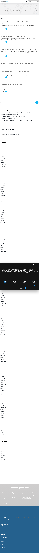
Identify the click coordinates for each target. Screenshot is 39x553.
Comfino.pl (2, 544)
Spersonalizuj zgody (19, 288)
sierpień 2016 (2, 343)
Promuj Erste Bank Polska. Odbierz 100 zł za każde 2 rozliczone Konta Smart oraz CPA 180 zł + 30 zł (16, 112)
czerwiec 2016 (2, 347)
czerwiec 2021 (2, 258)
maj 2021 (2, 260)
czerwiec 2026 (2, 148)
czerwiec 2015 (2, 368)
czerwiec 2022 (2, 235)
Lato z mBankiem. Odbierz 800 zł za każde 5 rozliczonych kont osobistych (12, 116)
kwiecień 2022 (2, 239)
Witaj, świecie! (11, 129)
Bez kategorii (2, 445)
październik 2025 (3, 164)
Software (1, 470)
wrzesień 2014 (2, 386)
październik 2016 (3, 340)
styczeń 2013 (2, 424)
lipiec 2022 (2, 233)
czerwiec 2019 (2, 293)
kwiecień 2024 (2, 197)
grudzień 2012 (2, 426)
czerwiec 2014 (2, 392)
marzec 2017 (2, 330)
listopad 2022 (2, 226)
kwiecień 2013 (2, 419)
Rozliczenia (2, 468)
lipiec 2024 (2, 193)
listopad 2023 (2, 204)
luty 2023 (2, 220)
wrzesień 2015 (2, 363)
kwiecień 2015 (2, 372)
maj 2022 (2, 237)
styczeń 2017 (2, 334)
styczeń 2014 (2, 401)
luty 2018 (2, 314)
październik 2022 (3, 228)
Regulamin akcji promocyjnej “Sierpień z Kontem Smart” (9, 114)
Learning (1, 453)
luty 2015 (2, 376)
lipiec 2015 (2, 367)
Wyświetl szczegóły (32, 285)
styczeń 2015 (2, 378)
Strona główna (2, 474)
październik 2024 (3, 187)
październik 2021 (3, 251)
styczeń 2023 (2, 222)
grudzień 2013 (2, 403)
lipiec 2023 (2, 212)
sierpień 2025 (2, 168)
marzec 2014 (2, 397)
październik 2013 (3, 407)
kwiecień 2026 (2, 152)
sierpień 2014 (2, 388)
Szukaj (36, 102)
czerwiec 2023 (2, 214)
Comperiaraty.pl (3, 545)
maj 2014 (2, 394)
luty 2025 (2, 179)
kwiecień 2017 (2, 328)
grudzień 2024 (2, 183)
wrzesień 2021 (2, 253)
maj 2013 (2, 417)
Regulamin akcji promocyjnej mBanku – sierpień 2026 (9, 118)
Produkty (1, 465)
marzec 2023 (2, 218)
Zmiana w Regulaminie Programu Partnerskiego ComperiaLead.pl (19, 49)
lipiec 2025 (2, 170)
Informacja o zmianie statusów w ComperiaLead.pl (15, 71)
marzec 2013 (2, 421)
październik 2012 (3, 430)
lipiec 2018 (2, 309)
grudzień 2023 (2, 202)
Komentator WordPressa (4, 129)
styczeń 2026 (2, 158)
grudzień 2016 (2, 336)
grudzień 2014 (2, 380)
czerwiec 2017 (2, 324)
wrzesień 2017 (2, 320)
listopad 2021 (2, 249)
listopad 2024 (2, 185)
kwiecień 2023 (2, 216)
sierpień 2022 (2, 231)
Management (2, 455)
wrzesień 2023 (2, 208)
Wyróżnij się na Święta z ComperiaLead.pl (12, 36)
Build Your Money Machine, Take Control (12, 131)
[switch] (14, 282)
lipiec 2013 (2, 413)
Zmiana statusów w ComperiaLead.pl (11, 84)
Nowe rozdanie (2, 459)
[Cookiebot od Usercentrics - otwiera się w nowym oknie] (34, 264)
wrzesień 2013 (2, 409)
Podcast (1, 463)
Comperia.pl (2, 541)
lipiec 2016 (2, 345)
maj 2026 (2, 150)
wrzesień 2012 (2, 432)
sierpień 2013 (2, 411)
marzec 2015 (2, 374)
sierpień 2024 (2, 191)
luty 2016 (2, 353)
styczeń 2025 (2, 181)
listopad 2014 (2, 382)
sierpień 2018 (2, 307)
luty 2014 (2, 399)
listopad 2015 (2, 359)
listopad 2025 (2, 162)
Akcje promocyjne (3, 443)
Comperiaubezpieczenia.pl (4, 547)
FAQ (1, 451)
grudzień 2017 (2, 316)
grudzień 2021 (2, 247)
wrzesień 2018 (2, 305)
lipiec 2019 (2, 291)
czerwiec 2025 (2, 172)
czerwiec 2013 (2, 415)
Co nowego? (2, 447)
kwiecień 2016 (2, 349)
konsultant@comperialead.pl (5, 525)
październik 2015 (3, 361)
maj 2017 (2, 326)
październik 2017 (3, 318)
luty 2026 (2, 156)
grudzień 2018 (2, 299)
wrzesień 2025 (2, 166)
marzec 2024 (2, 199)
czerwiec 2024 (2, 195)
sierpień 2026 (2, 145)
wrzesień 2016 (2, 341)
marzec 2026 (2, 154)
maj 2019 (2, 295)
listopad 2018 (2, 301)
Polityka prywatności (3, 537)
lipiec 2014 (2, 390)
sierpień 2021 (2, 255)
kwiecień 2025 (2, 175)
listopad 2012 (2, 428)
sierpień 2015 (2, 365)
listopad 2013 (2, 405)
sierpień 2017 (2, 322)
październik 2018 (3, 303)
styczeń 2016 (2, 355)
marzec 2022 (2, 241)
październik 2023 (3, 206)
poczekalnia (2, 461)
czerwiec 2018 (2, 311)
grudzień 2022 (2, 224)
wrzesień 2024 (2, 189)
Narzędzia (2, 457)
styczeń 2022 (2, 245)
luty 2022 (2, 243)
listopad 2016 (2, 338)
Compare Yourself (3, 449)
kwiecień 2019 (2, 297)
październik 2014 (3, 384)
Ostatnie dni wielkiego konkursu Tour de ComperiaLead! (16, 63)
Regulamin (2, 536)
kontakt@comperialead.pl (4, 524)
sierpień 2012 (2, 434)
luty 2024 (2, 201)
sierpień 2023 (2, 210)
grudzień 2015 (2, 357)
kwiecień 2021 (2, 262)
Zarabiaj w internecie (3, 476)
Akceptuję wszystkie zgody (31, 288)
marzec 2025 (2, 177)
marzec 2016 (2, 351)
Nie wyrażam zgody (7, 288)
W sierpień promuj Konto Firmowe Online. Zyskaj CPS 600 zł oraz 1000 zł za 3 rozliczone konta (16, 120)
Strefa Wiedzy (2, 472)
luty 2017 (2, 332)
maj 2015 (2, 370)
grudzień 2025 (2, 160)
